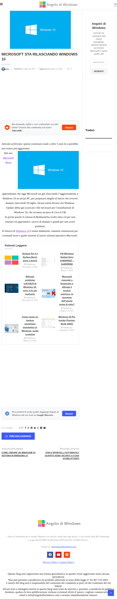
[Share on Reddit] (35, 428)
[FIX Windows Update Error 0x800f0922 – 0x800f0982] (48, 262)
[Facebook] (50, 555)
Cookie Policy (66, 562)
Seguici (69, 413)
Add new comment (20, 436)
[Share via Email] (44, 428)
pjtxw (7, 69)
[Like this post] (22, 428)
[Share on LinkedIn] (31, 428)
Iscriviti (99, 71)
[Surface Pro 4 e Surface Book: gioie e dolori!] (11, 260)
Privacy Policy (50, 562)
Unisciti (69, 127)
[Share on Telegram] (41, 428)
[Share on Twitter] (28, 428)
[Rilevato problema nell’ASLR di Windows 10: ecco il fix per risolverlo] (11, 288)
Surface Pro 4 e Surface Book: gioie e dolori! (30, 257)
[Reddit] (67, 555)
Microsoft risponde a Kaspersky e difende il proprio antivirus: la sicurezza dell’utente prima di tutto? (67, 290)
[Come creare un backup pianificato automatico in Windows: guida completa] (11, 328)
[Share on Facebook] (25, 428)
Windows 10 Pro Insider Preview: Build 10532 (66, 320)
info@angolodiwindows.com (63, 547)
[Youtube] (58, 555)
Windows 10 (22, 231)
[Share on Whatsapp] (38, 428)
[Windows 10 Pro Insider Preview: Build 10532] (48, 323)
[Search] (115, 4)
